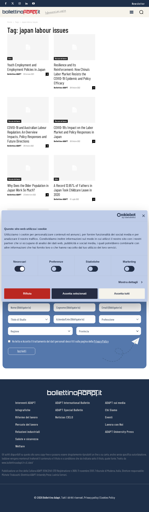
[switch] (56, 269)
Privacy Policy (101, 341)
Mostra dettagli (128, 282)
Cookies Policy (107, 497)
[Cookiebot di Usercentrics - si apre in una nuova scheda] (120, 215)
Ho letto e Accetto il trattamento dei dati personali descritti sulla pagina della (60, 341)
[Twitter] (12, 3)
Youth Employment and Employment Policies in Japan (26, 67)
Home (9, 22)
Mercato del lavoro (61, 58)
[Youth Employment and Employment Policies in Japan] (28, 47)
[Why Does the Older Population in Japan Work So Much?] (28, 168)
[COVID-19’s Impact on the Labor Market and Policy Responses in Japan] (74, 110)
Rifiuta (27, 293)
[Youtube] (33, 3)
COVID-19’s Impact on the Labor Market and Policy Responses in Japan (74, 132)
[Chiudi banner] (143, 215)
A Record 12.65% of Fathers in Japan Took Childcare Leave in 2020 (73, 190)
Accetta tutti (122, 293)
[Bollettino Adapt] (34, 12)
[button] (141, 12)
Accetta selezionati (74, 293)
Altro (9, 58)
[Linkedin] (26, 3)
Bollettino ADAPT (14, 74)
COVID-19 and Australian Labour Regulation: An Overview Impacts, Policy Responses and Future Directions (27, 134)
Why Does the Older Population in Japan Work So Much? (28, 187)
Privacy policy (91, 497)
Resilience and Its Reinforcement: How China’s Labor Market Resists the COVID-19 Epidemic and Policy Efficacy (72, 73)
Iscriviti (21, 351)
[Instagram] (19, 3)
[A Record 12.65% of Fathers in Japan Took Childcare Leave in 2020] (74, 168)
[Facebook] (6, 3)
